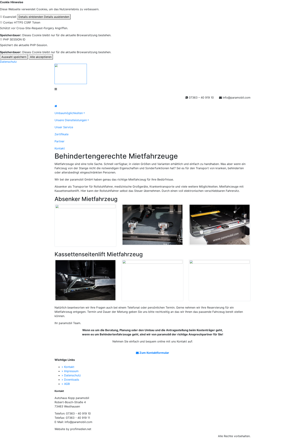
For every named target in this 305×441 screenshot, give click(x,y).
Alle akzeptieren (41, 57)
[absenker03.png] (219, 225)
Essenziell (9, 17)
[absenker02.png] (152, 225)
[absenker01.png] (85, 225)
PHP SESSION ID (14, 39)
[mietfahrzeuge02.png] (152, 280)
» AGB (66, 384)
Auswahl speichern (13, 57)
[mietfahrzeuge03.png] (219, 280)
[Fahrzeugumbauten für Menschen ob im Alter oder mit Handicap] (152, 105)
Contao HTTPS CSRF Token (21, 22)
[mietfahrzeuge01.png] (85, 280)
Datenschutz (8, 61)
